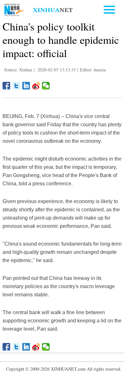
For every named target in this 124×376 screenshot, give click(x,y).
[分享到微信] (46, 85)
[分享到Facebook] (6, 85)
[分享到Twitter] (16, 85)
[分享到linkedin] (26, 85)
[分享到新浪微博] (36, 85)
